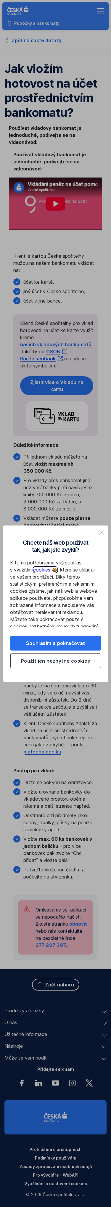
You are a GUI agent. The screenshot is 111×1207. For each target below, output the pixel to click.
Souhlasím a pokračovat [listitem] (55, 643)
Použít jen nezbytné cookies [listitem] (55, 661)
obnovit (78, 924)
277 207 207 (51, 945)
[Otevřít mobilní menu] (100, 11)
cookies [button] (42, 570)
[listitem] (101, 532)
